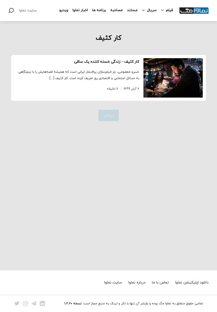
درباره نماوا (137, 282)
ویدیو (63, 10)
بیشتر (109, 115)
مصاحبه (116, 10)
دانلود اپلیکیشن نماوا (192, 282)
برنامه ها (99, 10)
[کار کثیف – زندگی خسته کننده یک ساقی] (173, 78)
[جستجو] (11, 10)
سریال (152, 10)
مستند (132, 10)
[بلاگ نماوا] (194, 10)
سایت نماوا (28, 10)
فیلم (169, 10)
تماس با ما (160, 282)
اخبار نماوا (80, 10)
